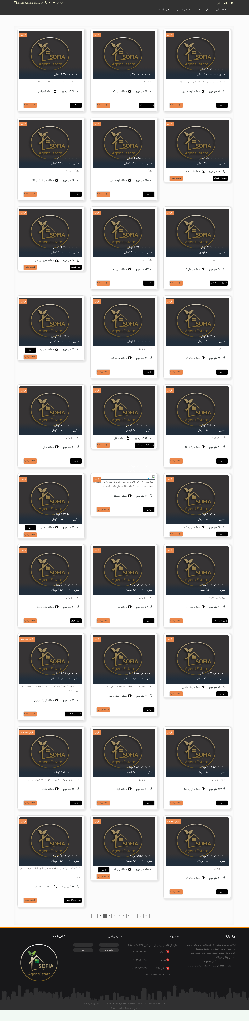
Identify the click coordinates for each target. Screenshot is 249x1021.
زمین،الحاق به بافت (220, 621)
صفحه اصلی (222, 9)
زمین (222, 105)
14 (146, 916)
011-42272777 (55, 3)
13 (140, 916)
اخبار (83, 950)
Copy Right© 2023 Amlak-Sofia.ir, (102, 1004)
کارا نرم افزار (109, 945)
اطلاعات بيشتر (176, 105)
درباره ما (83, 945)
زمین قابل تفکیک (220, 178)
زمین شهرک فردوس (73, 714)
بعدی (153, 916)
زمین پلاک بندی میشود (145, 445)
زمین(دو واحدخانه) (147, 105)
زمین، (149, 194)
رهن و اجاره (164, 9)
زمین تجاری (75, 267)
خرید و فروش (183, 9)
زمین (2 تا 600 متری (218, 283)
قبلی (94, 916)
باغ (76, 105)
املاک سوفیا (203, 9)
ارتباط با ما (109, 950)
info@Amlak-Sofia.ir (30, 3)
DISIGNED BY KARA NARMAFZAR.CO (143, 1004)
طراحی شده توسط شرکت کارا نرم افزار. (124, 1008)
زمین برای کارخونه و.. (73, 900)
